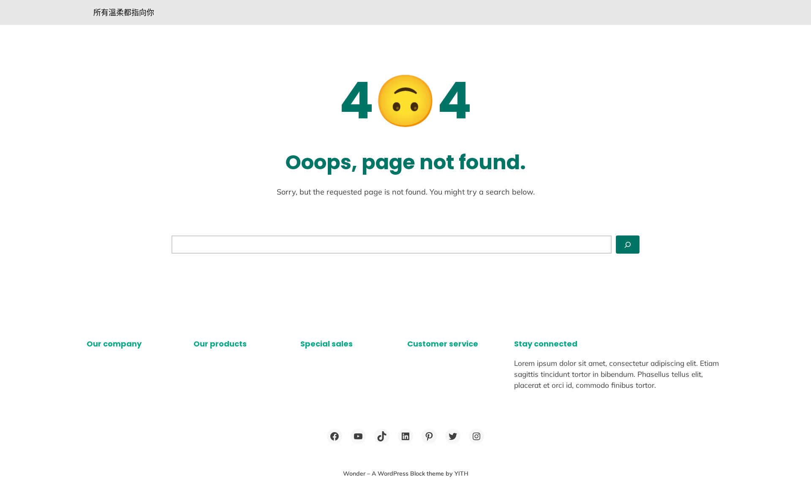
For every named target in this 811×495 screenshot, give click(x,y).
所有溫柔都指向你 (123, 12)
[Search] (628, 244)
